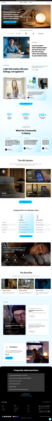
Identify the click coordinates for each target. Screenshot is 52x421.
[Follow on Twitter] (44, 401)
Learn (30, 2)
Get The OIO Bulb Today (26, 236)
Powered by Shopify (47, 416)
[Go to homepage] (4, 402)
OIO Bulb (21, 2)
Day (33, 69)
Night (37, 69)
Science (15, 411)
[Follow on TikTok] (47, 401)
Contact (29, 411)
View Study (8, 331)
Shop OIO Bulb (26, 103)
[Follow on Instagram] (46, 401)
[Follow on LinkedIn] (49, 401)
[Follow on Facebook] (42, 401)
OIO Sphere (25, 2)
